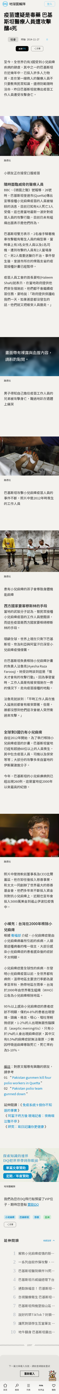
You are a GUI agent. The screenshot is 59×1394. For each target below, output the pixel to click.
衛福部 (16, 935)
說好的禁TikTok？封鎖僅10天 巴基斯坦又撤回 (36, 1314)
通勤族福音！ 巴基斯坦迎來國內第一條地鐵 (36, 1288)
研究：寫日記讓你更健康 (26, 1126)
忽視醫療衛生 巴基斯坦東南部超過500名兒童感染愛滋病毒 (36, 1297)
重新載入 (29, 1373)
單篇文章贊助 (16, 1167)
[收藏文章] (47, 39)
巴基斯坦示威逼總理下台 (36, 1279)
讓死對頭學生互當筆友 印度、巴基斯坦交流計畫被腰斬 (36, 1323)
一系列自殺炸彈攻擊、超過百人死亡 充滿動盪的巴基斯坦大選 (36, 1262)
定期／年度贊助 (17, 1175)
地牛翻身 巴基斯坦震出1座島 (36, 1332)
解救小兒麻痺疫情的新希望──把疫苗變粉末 (36, 1253)
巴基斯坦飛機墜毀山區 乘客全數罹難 (36, 1306)
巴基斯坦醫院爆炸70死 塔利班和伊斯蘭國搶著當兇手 (36, 1271)
